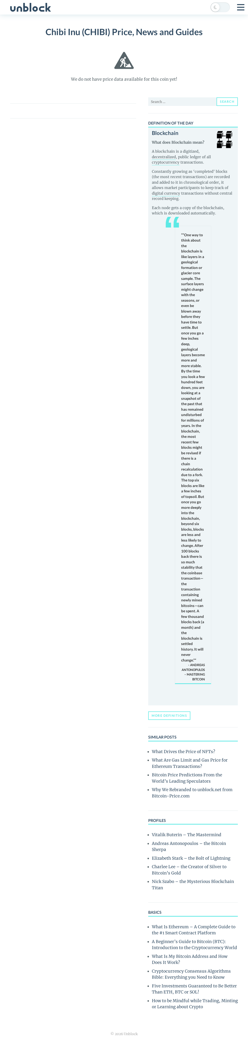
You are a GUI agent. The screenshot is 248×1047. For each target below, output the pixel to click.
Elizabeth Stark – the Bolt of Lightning (191, 858)
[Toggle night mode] (220, 7)
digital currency (166, 193)
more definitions (169, 715)
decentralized (164, 157)
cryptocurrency (165, 162)
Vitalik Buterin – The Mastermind (186, 834)
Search (227, 101)
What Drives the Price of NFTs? (183, 751)
